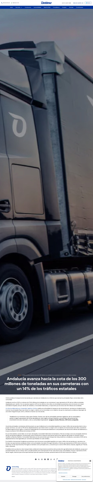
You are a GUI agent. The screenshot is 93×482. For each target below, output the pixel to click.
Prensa (19, 375)
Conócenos (28, 7)
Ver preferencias (86, 476)
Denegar (74, 476)
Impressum (84, 479)
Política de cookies (66, 479)
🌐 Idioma (88, 2)
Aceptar (63, 476)
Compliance (56, 7)
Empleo (64, 7)
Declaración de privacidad (76, 479)
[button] (90, 461)
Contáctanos (79, 7)
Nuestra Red (47, 7)
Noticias (71, 7)
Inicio (11, 7)
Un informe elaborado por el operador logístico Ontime (21, 408)
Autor (13, 476)
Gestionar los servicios (63, 472)
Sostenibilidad (37, 7)
